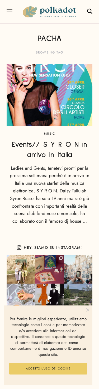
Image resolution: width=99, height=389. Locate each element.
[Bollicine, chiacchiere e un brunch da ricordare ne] (78, 298)
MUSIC (49, 133)
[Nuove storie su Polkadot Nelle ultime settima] (21, 269)
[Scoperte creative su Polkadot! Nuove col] (78, 269)
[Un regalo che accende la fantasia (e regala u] (21, 298)
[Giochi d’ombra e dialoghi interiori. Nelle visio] (49, 298)
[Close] (88, 310)
